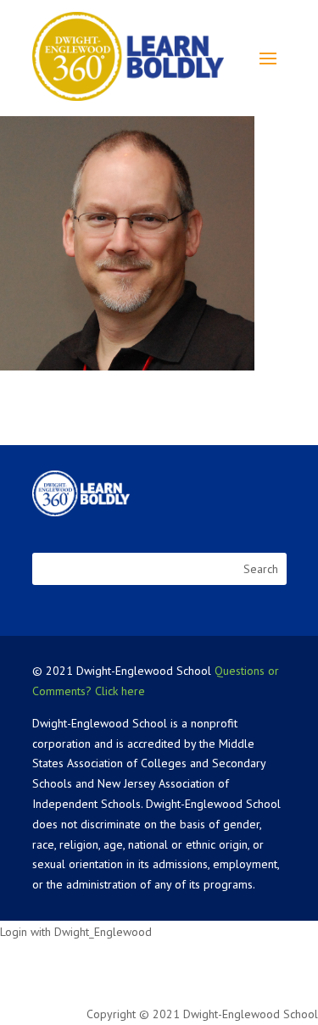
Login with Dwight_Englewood (76, 931)
